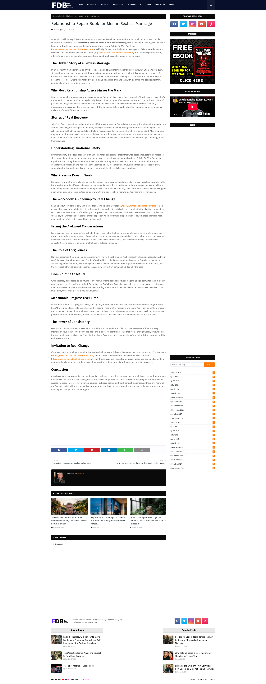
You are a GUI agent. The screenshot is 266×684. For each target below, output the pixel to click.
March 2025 (192, 443)
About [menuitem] (171, 5)
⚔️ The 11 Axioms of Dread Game (78, 666)
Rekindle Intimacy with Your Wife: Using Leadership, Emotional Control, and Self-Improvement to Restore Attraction (82, 640)
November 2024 (192, 460)
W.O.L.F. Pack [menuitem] (145, 5)
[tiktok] (211, 24)
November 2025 (192, 410)
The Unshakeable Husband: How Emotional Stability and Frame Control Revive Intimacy (69, 520)
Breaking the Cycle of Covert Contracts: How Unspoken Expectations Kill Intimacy (194, 667)
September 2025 (192, 418)
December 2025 (192, 406)
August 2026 (192, 372)
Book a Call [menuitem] (160, 5)
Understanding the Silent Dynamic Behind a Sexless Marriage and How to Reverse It (148, 520)
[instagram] (192, 24)
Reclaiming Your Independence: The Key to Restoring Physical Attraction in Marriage (194, 640)
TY (68, 679)
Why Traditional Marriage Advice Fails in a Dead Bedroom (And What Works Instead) (107, 520)
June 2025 (192, 431)
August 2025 (192, 422)
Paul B (56, 30)
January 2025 (192, 451)
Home (55, 16)
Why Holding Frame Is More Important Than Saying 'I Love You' (192, 654)
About (212, 679)
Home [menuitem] (80, 5)
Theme (86, 679)
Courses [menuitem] (90, 5)
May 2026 (192, 385)
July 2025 (192, 427)
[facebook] (174, 24)
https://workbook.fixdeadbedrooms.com (114, 52)
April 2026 (192, 389)
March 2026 (192, 393)
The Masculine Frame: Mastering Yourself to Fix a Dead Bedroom (82, 654)
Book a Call (202, 679)
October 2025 (192, 414)
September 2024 (192, 468)
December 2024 (192, 456)
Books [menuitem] (104, 5)
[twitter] (183, 24)
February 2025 (192, 447)
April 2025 (192, 439)
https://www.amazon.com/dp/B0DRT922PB (72, 49)
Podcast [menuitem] (116, 5)
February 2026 (192, 397)
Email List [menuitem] (131, 5)
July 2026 (192, 377)
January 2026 (192, 402)
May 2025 (192, 435)
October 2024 (192, 464)
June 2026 (192, 381)
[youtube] (202, 24)
